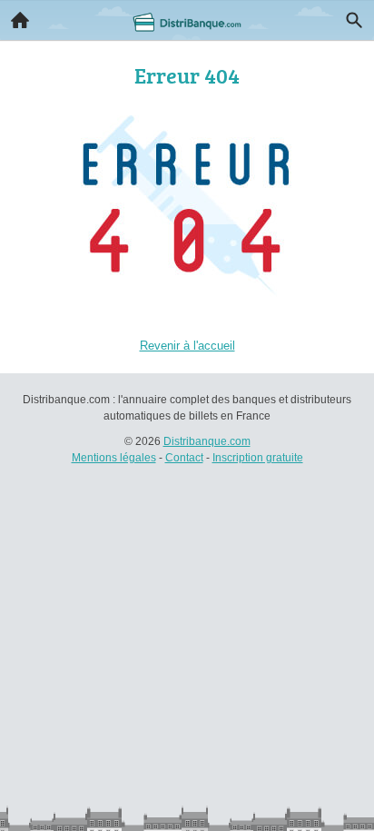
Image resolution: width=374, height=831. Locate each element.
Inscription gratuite (257, 457)
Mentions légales (114, 457)
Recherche (354, 20)
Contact (184, 457)
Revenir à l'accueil (187, 345)
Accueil (20, 20)
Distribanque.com (207, 441)
